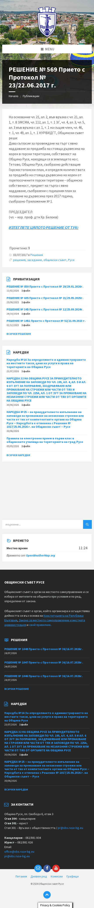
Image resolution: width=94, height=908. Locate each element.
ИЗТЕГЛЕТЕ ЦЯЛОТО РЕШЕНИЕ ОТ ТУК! (43, 227)
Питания (21, 876)
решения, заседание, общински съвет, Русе (44, 260)
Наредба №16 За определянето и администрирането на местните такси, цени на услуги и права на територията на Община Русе (46, 363)
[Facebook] (47, 868)
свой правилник (40, 625)
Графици (72, 876)
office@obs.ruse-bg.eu (19, 852)
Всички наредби (18, 455)
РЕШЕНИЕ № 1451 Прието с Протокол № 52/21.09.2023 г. (46, 321)
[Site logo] (47, 36)
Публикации (31, 96)
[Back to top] (47, 895)
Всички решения (19, 333)
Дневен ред (39, 876)
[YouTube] (56, 868)
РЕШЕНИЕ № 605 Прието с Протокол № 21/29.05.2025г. (45, 298)
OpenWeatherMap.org (40, 555)
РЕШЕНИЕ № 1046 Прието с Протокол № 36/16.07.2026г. (43, 676)
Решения (36, 255)
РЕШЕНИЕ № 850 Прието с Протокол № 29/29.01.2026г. (45, 286)
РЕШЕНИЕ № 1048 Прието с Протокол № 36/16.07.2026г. (43, 649)
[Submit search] (87, 524)
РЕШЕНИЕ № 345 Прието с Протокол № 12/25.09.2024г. (45, 309)
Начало (13, 96)
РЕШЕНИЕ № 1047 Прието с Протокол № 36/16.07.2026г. (43, 662)
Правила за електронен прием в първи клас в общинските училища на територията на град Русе (45, 440)
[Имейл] (38, 868)
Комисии (57, 876)
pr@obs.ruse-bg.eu (70, 828)
